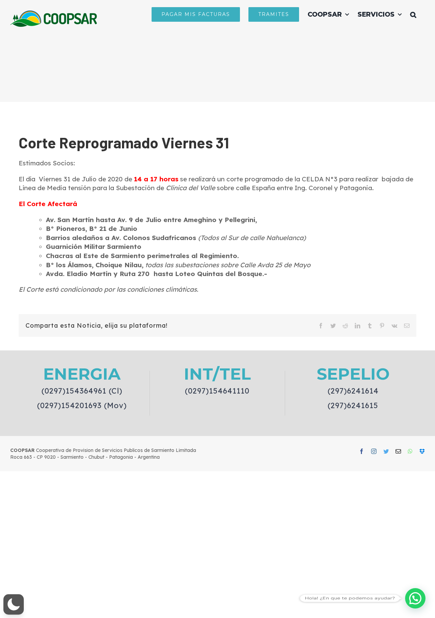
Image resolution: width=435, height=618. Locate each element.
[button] (413, 14)
